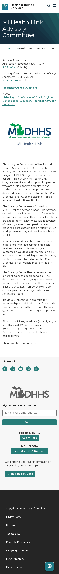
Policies (10, 525)
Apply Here (29, 437)
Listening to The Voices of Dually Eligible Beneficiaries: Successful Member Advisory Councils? (29, 101)
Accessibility (13, 533)
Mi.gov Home (14, 517)
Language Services (17, 550)
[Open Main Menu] (55, 5)
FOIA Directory (15, 559)
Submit (29, 422)
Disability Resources (18, 542)
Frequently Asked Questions (20, 87)
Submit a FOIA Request (29, 451)
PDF (5, 67)
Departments (14, 567)
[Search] (49, 5)
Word (13, 67)
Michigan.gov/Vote (20, 473)
